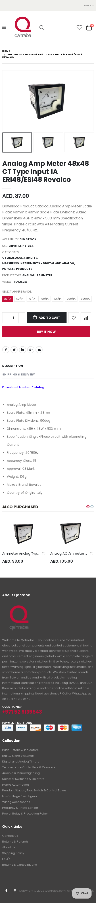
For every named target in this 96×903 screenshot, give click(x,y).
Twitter (14, 349)
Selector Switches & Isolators (23, 779)
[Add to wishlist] (73, 317)
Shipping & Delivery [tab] (18, 374)
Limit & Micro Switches (18, 756)
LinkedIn (22, 349)
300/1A (85, 299)
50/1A (19, 299)
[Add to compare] (86, 317)
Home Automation (15, 785)
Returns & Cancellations (19, 865)
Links (87, 5)
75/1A (32, 299)
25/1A (7, 299)
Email (39, 349)
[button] (88, 506)
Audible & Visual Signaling (21, 773)
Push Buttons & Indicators (20, 750)
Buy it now (46, 331)
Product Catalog (31, 387)
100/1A (44, 299)
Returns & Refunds (15, 841)
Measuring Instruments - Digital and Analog (38, 263)
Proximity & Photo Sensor (20, 808)
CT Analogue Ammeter (19, 258)
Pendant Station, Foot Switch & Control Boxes (34, 790)
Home (6, 51)
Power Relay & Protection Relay (25, 813)
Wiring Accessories (16, 802)
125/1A (57, 299)
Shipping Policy (13, 853)
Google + (30, 349)
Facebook (5, 349)
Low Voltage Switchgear (19, 796)
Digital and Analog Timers (20, 761)
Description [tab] (12, 366)
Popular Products (17, 269)
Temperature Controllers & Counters (28, 767)
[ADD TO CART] (46, 526)
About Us (8, 847)
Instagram (15, 890)
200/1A (71, 299)
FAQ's (6, 859)
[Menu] (4, 27)
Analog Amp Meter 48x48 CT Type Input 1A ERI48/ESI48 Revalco (45, 171)
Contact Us (10, 836)
